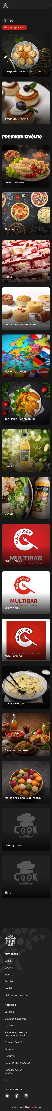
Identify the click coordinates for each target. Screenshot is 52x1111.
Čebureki (10, 1056)
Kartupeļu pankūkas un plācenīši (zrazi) (16, 1034)
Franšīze (9, 974)
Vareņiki (9, 1011)
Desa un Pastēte (14, 1042)
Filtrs (10, 20)
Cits (7, 1079)
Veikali (8, 960)
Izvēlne (9, 967)
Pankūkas (10, 1025)
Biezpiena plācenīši (16, 1018)
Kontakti (9, 988)
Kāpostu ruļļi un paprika (14, 1071)
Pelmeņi (9, 1049)
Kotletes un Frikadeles (17, 1063)
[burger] (48, 4)
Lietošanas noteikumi (17, 995)
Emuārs (9, 981)
